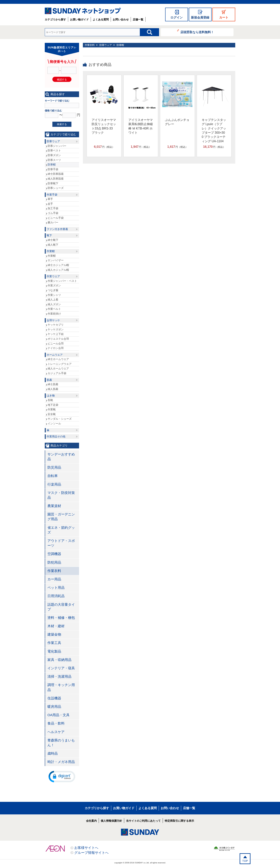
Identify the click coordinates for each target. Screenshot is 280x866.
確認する (62, 79)
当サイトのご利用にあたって (143, 820)
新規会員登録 (200, 17)
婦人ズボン (54, 304)
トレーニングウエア (60, 363)
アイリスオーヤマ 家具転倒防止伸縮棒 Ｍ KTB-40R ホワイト (140, 126)
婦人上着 (53, 299)
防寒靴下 (53, 183)
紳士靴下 (53, 239)
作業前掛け (54, 313)
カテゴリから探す (55, 19)
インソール (54, 423)
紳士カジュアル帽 (58, 265)
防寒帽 (120, 45)
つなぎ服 (53, 290)
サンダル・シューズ (60, 418)
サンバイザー (56, 260)
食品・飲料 (56, 723)
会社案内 (91, 820)
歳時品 (52, 753)
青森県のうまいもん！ (61, 742)
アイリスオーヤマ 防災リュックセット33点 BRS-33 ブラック (104, 126)
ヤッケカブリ (56, 324)
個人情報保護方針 (111, 820)
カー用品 (54, 579)
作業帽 (51, 251)
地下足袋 (53, 404)
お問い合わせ (121, 19)
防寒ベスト (54, 150)
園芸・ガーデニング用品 (61, 516)
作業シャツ (54, 294)
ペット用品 (56, 588)
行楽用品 (54, 484)
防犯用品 (54, 562)
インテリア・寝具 (61, 668)
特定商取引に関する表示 (179, 820)
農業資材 (54, 506)
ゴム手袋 (53, 213)
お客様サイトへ (86, 848)
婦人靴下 (53, 244)
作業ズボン (54, 285)
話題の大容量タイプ (61, 607)
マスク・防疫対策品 (61, 495)
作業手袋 (52, 194)
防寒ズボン (54, 155)
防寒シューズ (56, 187)
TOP (245, 860)
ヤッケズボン (56, 329)
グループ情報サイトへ (91, 853)
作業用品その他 (56, 436)
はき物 (51, 395)
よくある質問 (101, 19)
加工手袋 (53, 208)
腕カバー (53, 222)
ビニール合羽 (56, 343)
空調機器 (54, 554)
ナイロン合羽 (56, 348)
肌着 (49, 379)
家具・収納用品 (59, 660)
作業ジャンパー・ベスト (62, 280)
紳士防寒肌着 (56, 173)
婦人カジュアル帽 (58, 269)
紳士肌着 (53, 384)
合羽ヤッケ (53, 320)
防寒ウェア (105, 45)
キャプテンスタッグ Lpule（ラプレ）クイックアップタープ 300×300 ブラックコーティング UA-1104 (214, 130)
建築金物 (54, 634)
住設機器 (54, 698)
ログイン (176, 17)
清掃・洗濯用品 (59, 676)
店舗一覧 (138, 19)
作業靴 (52, 409)
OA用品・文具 (58, 715)
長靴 (50, 400)
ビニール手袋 (56, 217)
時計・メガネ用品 (61, 762)
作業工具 (54, 643)
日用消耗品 (56, 596)
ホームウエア (55, 354)
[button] (62, 776)
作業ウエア (53, 276)
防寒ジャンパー (57, 145)
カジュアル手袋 (57, 373)
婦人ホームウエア (58, 368)
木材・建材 (56, 626)
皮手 (50, 203)
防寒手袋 (53, 169)
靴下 (49, 235)
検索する (62, 124)
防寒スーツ (54, 159)
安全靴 (52, 414)
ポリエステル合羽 (58, 338)
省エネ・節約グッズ (61, 530)
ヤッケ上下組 (56, 334)
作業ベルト (54, 308)
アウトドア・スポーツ (61, 543)
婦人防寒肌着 (56, 178)
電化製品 (54, 651)
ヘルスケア (56, 732)
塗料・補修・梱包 (61, 618)
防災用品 (54, 467)
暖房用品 (54, 707)
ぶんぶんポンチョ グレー (177, 122)
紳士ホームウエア (58, 359)
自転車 (52, 476)
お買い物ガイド (79, 19)
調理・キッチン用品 (61, 687)
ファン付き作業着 (57, 229)
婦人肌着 (53, 389)
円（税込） (104, 147)
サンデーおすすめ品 (61, 456)
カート (223, 17)
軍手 (50, 199)
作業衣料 (90, 45)
